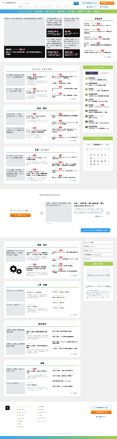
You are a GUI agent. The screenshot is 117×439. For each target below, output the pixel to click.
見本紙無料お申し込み (91, 3)
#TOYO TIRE (66, 6)
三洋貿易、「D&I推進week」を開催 (61, 83)
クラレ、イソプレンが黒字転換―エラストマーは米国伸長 (65, 259)
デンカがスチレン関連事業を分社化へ (98, 79)
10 (90, 158)
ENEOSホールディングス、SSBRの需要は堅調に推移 (65, 252)
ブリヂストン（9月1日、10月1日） (61, 292)
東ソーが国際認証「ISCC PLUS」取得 (98, 101)
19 (98, 161)
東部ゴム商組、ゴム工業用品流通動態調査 (63, 336)
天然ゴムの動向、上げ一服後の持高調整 (62, 386)
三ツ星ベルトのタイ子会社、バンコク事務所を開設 (97, 39)
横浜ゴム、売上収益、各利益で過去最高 (62, 265)
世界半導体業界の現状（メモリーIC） (61, 381)
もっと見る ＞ (108, 57)
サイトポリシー (42, 421)
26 (98, 164)
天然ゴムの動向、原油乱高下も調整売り (62, 375)
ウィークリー (104, 73)
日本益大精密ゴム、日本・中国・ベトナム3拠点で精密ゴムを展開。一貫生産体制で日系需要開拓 (64, 164)
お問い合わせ (42, 418)
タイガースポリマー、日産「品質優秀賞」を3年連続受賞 (64, 96)
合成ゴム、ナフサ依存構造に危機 (97, 85)
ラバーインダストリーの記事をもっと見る (95, 230)
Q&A (40, 415)
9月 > (107, 144)
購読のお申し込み (108, 3)
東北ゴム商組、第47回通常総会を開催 (61, 331)
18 (94, 161)
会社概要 (41, 406)
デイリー (91, 73)
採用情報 (41, 409)
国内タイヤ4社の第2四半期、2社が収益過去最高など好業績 (65, 271)
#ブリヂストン (28, 6)
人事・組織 (70, 11)
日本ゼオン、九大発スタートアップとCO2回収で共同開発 (65, 138)
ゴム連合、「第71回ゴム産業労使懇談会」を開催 (64, 348)
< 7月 (88, 144)
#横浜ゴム (36, 6)
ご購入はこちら (21, 215)
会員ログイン (93, 7)
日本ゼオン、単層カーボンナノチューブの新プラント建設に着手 (65, 157)
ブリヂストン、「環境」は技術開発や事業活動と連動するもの (99, 90)
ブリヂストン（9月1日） (58, 308)
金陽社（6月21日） (93, 117)
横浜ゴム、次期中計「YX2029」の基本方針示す (64, 177)
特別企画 (96, 11)
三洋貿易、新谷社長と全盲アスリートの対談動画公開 (97, 52)
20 (101, 161)
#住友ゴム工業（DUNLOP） (48, 6)
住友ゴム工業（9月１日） (58, 297)
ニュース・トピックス (25, 11)
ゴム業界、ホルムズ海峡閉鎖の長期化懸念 (99, 96)
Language (105, 7)
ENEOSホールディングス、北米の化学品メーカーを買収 (64, 171)
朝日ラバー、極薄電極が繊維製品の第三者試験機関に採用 (98, 45)
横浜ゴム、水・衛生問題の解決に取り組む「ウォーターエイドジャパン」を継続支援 (65, 77)
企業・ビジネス (49, 11)
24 (90, 164)
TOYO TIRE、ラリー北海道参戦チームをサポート (99, 128)
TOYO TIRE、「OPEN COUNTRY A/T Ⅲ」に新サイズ (97, 25)
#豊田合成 (58, 6)
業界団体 (80, 11)
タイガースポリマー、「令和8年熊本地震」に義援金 (64, 89)
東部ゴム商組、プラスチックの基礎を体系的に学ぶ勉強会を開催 (65, 342)
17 (90, 161)
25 (94, 164)
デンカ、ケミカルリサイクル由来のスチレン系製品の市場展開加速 (98, 32)
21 (105, 161)
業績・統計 (60, 11)
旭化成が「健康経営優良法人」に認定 (98, 112)
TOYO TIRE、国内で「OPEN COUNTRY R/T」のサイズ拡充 (99, 123)
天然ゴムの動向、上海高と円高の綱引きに (63, 370)
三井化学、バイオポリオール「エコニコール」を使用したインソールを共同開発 (65, 123)
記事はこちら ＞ (99, 216)
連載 (88, 11)
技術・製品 (38, 11)
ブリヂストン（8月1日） (58, 302)
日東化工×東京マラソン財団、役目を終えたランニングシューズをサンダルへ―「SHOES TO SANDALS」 (64, 131)
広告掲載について (43, 412)
